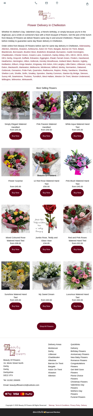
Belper (81, 49)
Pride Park (27, 70)
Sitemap (52, 405)
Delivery (74, 348)
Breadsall (51, 52)
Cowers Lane (35, 55)
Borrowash (18, 52)
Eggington (44, 58)
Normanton (71, 67)
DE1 (68, 55)
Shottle (18, 73)
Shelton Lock (7, 73)
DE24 (85, 55)
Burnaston (61, 52)
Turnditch (37, 76)
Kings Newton (25, 64)
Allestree (14, 49)
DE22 (73, 55)
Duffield (25, 58)
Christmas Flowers (79, 382)
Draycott (17, 58)
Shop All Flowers (46, 326)
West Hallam (48, 76)
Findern (74, 58)
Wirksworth (27, 79)
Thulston (28, 76)
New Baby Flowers (79, 357)
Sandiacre (73, 70)
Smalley (31, 73)
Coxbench (46, 55)
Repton (57, 70)
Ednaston (34, 58)
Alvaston (23, 49)
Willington (6, 79)
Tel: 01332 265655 (11, 380)
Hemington (18, 61)
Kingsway (37, 64)
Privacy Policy (75, 405)
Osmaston (16, 70)
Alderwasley (84, 46)
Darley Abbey (58, 55)
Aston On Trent (46, 49)
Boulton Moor (30, 52)
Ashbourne (33, 49)
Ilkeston (76, 61)
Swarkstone (17, 76)
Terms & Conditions (62, 405)
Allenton (5, 49)
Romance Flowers (79, 360)
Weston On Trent (62, 76)
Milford (54, 67)
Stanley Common (54, 73)
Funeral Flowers (78, 397)
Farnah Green (63, 58)
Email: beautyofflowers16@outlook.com (21, 385)
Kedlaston (6, 64)
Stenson (84, 73)
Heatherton (7, 61)
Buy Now (15, 136)
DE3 (4, 58)
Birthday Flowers (78, 351)
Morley (62, 67)
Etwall (53, 58)
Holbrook (34, 61)
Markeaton (24, 67)
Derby (9, 58)
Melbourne (35, 67)
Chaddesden (7, 55)
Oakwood (81, 67)
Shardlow (83, 70)
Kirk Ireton (47, 64)
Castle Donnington (75, 52)
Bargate (57, 49)
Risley (64, 70)
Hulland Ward (65, 61)
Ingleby (84, 61)
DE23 (79, 55)
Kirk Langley (58, 64)
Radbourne (48, 70)
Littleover (81, 64)
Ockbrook (6, 70)
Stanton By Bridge (71, 73)
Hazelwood (84, 58)
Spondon (41, 73)
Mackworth (13, 67)
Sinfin (24, 73)
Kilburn (15, 64)
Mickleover (45, 67)
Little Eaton (71, 64)
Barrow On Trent (69, 49)
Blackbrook (7, 52)
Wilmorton (16, 79)
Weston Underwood (80, 76)
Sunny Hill (6, 76)
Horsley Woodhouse (49, 61)
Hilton (26, 61)
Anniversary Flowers (80, 354)
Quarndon (37, 70)
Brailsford (41, 52)
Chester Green (21, 55)
